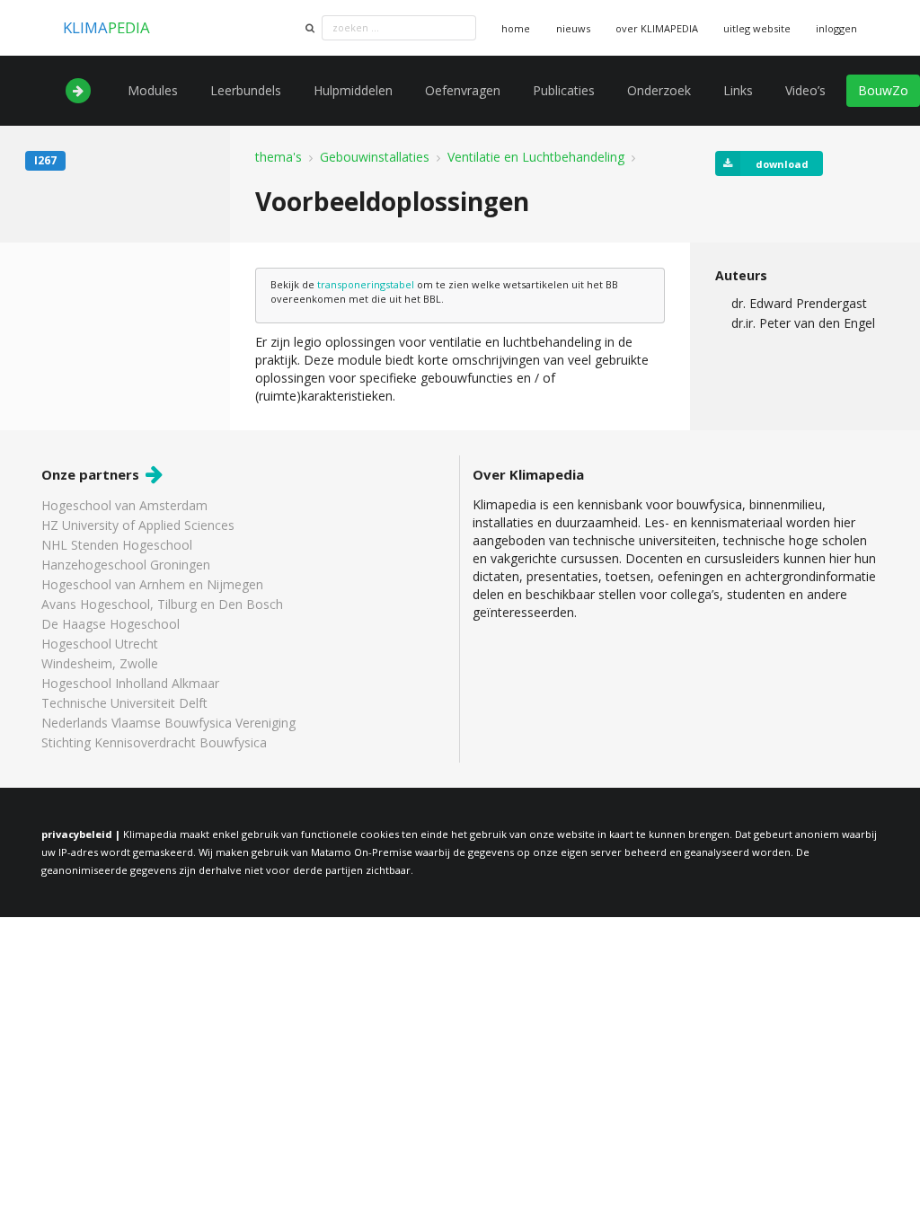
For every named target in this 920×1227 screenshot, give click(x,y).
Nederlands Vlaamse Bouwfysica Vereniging (168, 722)
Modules (153, 90)
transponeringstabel (365, 284)
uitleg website (757, 28)
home (515, 28)
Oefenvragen (462, 90)
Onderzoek (659, 90)
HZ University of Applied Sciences (137, 525)
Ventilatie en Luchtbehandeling (535, 157)
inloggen (836, 28)
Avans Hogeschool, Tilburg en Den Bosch (162, 604)
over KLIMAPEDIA (656, 28)
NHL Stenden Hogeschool (116, 544)
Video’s (805, 90)
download (782, 164)
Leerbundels (245, 90)
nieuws (573, 28)
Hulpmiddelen (353, 90)
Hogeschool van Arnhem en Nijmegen (152, 584)
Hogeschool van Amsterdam (124, 506)
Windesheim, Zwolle (99, 663)
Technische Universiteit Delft (124, 702)
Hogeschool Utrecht (99, 643)
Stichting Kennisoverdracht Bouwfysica (154, 742)
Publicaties (564, 90)
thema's (278, 157)
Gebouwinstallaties (374, 157)
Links (738, 90)
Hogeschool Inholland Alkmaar (130, 683)
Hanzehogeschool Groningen (125, 564)
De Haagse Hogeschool (110, 623)
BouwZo (883, 90)
